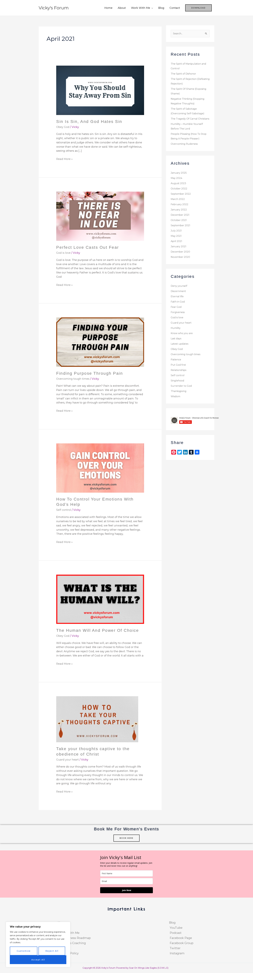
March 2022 (178, 199)
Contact (175, 7)
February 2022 (179, 204)
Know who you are (182, 333)
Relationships (178, 370)
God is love (63, 252)
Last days (176, 338)
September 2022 (181, 193)
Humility (176, 328)
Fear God (176, 307)
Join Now (126, 890)
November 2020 (180, 257)
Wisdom (175, 396)
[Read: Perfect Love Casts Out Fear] (100, 216)
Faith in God (178, 301)
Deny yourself (179, 286)
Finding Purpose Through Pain (89, 373)
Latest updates (179, 343)
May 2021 (176, 236)
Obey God (62, 127)
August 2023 (178, 183)
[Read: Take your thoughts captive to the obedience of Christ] (97, 719)
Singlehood (177, 380)
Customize (24, 951)
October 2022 (179, 188)
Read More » (64, 159)
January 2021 (178, 246)
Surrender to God (181, 385)
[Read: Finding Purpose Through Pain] (100, 342)
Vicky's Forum (54, 8)
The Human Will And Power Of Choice (97, 630)
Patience (176, 359)
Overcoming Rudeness (184, 143)
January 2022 (179, 209)
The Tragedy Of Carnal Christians (190, 118)
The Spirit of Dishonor (183, 73)
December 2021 (180, 215)
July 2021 (176, 230)
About (122, 7)
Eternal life (177, 296)
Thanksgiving (178, 391)
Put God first (178, 364)
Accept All (38, 959)
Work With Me (140, 7)
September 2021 (180, 225)
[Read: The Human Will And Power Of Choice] (100, 599)
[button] (198, 7)
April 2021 (176, 241)
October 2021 (179, 220)
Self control (63, 509)
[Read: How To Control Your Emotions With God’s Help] (100, 467)
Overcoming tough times (72, 378)
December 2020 (180, 251)
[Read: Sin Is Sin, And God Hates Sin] (100, 90)
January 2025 (179, 172)
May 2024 (176, 178)
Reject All (51, 951)
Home (108, 7)
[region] (38, 944)
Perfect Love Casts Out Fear (87, 247)
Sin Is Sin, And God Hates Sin (89, 121)
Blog (161, 7)
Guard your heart (67, 759)
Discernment (178, 291)
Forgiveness (178, 312)
